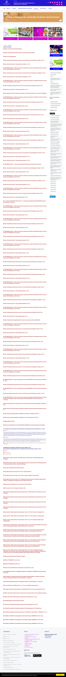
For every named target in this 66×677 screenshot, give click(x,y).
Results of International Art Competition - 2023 (54, 151)
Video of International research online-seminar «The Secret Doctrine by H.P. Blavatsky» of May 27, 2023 (23, 85)
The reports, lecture (54, 107)
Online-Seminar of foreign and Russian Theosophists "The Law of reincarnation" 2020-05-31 (21, 417)
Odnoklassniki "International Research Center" (32, 639)
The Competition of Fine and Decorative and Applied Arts (55, 148)
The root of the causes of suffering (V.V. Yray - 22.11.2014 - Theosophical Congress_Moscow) (21, 585)
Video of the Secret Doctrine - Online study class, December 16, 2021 (17, 265)
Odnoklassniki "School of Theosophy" (31, 641)
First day (5, 430)
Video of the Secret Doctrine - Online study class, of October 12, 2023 (17, 64)
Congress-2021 (53, 183)
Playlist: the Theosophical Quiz (10, 56)
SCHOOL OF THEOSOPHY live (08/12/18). (12, 563)
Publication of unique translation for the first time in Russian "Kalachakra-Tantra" (55, 178)
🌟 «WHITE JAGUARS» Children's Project (9, 634)
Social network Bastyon (29, 647)
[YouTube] (55, 2)
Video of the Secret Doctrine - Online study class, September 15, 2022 (17, 184)
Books (52, 81)
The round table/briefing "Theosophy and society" (54, 122)
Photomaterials (53, 74)
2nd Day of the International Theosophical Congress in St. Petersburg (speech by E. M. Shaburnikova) (22, 608)
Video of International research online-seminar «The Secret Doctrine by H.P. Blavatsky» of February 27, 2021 (24, 354)
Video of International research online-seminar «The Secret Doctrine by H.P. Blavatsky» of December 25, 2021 (24, 261)
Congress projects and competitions (54, 137)
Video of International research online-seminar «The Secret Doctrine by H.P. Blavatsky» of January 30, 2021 (24, 366)
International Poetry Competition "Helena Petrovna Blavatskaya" (55, 160)
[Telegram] (57, 2)
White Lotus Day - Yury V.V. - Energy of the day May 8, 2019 (15, 488)
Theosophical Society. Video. (55, 105)
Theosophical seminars (54, 83)
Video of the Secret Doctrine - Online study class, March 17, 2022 (16, 227)
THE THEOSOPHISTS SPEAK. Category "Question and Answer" (55, 79)
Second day (6, 437)
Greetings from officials (54, 134)
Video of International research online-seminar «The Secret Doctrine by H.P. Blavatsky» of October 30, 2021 (24, 287)
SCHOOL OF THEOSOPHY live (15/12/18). (12, 560)
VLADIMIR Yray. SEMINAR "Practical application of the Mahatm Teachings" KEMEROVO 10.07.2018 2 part (23, 619)
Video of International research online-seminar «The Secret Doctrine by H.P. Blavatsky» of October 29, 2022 (24, 168)
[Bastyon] (59, 2)
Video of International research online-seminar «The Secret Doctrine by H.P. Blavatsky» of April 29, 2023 (23, 102)
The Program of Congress (55, 119)
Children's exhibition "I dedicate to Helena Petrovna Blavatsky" (55, 157)
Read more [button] (35, 675)
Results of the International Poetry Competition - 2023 (55, 163)
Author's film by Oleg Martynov (56, 175)
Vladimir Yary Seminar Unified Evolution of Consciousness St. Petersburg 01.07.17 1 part (20, 596)
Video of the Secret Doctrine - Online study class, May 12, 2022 (16, 197)
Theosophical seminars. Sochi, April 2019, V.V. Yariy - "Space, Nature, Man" (17, 471)
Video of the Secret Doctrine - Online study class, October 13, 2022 (16, 171)
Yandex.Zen (27, 646)
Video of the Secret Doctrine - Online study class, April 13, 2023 (16, 105)
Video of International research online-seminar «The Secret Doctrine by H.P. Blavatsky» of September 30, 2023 (24, 73)
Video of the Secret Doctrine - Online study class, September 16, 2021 (17, 303)
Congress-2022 (53, 181)
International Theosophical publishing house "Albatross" (12, 644)
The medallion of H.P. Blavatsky (56, 145)
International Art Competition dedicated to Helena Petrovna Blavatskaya (11, 652)
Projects (14, 8)
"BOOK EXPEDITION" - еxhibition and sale (55, 173)
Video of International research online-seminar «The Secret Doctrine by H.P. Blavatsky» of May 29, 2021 (23, 312)
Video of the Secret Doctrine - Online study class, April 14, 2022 (16, 214)
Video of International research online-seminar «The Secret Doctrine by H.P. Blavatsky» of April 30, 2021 (23, 328)
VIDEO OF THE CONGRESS (55, 143)
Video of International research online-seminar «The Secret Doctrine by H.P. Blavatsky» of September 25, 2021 (24, 299)
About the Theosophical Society (56, 103)
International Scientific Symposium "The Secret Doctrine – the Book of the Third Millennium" (56, 125)
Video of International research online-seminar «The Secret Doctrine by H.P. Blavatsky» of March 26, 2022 (24, 223)
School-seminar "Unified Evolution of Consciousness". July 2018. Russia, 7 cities (19, 567)
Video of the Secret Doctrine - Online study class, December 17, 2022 (17, 156)
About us (8, 8)
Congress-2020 (53, 185)
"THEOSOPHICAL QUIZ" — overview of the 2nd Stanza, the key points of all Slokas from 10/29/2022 (22, 164)
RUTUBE (26, 642)
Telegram (26, 637)
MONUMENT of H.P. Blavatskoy (8, 667)
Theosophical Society (54, 101)
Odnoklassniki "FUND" (28, 640)
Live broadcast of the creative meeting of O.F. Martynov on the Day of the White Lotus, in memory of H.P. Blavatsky (25, 93)
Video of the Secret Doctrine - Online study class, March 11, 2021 (16, 345)
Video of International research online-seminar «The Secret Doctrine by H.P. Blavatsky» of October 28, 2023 (24, 60)
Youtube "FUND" (27, 644)
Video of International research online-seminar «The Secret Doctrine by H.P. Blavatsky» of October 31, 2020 (24, 393)
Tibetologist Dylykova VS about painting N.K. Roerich (14, 600)
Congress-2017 (53, 191)
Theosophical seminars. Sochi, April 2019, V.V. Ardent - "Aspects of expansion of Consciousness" (21, 475)
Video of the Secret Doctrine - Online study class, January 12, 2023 (16, 143)
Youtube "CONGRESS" (28, 643)
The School (36, 8)
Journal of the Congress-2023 (55, 115)
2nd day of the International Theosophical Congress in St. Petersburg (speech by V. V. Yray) (20, 604)
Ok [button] (60, 674)
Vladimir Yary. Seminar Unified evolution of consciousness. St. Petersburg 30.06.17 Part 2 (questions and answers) (25, 593)
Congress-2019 (53, 187)
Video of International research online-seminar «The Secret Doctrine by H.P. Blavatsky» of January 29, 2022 (24, 249)
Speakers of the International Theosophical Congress (55, 140)
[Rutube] (62, 2)
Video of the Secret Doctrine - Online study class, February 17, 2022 (16, 240)
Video (52, 76)
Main (4, 8)
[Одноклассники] (53, 2)
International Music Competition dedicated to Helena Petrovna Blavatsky (55, 166)
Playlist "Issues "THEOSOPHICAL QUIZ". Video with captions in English (55, 93)
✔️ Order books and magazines (8, 640)
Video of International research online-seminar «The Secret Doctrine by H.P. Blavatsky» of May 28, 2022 (23, 193)
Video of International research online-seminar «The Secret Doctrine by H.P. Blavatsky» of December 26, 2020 (24, 375)
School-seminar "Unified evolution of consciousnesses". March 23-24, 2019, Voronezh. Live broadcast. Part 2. (24, 515)
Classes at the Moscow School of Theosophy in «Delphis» (14, 556)
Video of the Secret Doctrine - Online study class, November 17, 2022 (17, 160)
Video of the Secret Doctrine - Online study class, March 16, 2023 (16, 118)
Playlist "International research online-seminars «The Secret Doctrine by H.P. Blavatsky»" (55, 86)
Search (53, 196)
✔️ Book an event (6, 636)
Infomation (52, 113)
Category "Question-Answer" (9, 421)
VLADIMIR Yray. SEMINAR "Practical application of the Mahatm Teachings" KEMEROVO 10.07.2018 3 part (23, 623)
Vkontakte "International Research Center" (32, 634)
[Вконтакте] (50, 2)
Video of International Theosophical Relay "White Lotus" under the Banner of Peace (19, 320)
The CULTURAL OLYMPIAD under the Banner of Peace (12, 669)
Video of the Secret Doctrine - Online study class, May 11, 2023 (16, 89)
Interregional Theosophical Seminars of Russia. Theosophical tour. (11, 647)
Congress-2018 (53, 189)
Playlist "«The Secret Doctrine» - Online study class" (55, 90)
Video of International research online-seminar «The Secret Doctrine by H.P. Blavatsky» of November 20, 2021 (24, 274)
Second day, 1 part (7, 452)
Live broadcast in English (55, 117)
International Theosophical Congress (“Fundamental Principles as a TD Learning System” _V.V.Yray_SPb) (23, 581)
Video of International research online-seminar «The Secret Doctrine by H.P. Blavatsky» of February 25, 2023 (24, 127)
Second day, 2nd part (7, 453)
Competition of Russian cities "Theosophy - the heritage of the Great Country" (55, 129)
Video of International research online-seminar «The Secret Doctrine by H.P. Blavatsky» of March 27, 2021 (23, 341)
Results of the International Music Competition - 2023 (55, 170)
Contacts (50, 8)
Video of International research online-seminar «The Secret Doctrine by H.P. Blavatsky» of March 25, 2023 (24, 114)
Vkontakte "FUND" (28, 635)
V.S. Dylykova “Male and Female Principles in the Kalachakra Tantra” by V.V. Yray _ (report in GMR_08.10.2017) (24, 589)
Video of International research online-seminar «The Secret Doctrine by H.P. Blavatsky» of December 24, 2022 (24, 152)
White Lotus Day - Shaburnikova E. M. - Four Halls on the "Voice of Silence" (18, 484)
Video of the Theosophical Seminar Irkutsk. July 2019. (14, 467)
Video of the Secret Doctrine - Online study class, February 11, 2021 (16, 358)
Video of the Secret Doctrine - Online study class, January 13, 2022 (16, 252)
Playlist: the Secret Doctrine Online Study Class (13, 48)
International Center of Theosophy (25, 8)
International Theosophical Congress (9, 649)
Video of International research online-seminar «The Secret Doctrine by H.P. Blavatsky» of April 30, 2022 (23, 211)
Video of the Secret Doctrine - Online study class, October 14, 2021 (16, 290)
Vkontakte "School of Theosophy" (30, 636)
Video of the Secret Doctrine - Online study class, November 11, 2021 (17, 278)
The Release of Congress (55, 132)
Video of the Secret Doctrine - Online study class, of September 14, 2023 (17, 76)
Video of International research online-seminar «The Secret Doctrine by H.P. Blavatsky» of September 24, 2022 (24, 180)
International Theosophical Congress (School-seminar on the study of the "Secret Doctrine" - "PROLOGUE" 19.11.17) (25, 612)
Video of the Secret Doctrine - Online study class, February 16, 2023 (16, 131)
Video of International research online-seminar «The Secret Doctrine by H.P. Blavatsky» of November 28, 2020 (24, 384)
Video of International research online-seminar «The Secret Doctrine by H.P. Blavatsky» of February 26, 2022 (24, 236)
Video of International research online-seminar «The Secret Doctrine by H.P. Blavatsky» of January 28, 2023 (24, 140)
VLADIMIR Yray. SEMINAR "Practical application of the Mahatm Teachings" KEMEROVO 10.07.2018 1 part (23, 615)
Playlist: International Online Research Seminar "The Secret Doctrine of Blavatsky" (19, 52)
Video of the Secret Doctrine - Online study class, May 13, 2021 (16, 316)
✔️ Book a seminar (6, 638)
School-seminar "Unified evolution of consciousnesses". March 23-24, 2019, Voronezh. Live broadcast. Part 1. (24, 512)
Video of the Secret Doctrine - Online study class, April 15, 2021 (16, 332)
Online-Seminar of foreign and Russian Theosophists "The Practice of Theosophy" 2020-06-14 (21, 413)
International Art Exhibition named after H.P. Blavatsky (55, 154)
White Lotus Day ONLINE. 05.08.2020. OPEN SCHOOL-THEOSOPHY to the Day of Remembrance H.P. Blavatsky (24, 425)
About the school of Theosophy (56, 72)
